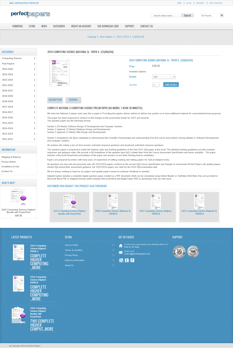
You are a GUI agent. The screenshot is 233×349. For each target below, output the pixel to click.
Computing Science (12, 58)
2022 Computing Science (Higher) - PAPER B (156, 212)
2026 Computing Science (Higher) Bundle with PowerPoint (18, 210)
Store (32, 26)
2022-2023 (7, 79)
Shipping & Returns (11, 157)
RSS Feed (121, 260)
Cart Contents (216, 3)
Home (179, 3)
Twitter (127, 260)
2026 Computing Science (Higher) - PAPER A (38, 248)
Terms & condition (74, 250)
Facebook (132, 260)
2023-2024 (122, 36)
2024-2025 (7, 69)
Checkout (200, 3)
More (36, 267)
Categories (59, 26)
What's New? (8, 183)
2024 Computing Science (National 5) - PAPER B (112, 212)
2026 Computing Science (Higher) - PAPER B (38, 279)
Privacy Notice (8, 161)
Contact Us (7, 171)
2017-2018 (7, 106)
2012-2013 (7, 133)
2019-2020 (7, 96)
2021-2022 (7, 85)
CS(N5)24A (138, 36)
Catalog (91, 36)
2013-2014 (7, 128)
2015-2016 (7, 117)
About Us (69, 265)
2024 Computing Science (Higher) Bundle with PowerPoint (70, 212)
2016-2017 (7, 112)
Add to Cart (171, 84)
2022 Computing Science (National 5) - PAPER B (199, 212)
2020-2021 (7, 90)
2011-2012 (7, 139)
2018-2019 (7, 101)
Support (129, 26)
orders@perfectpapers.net (137, 253)
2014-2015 (7, 123)
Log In (188, 3)
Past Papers (106, 36)
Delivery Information (74, 260)
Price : (132, 66)
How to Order (71, 245)
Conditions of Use (10, 166)
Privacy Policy (71, 255)
